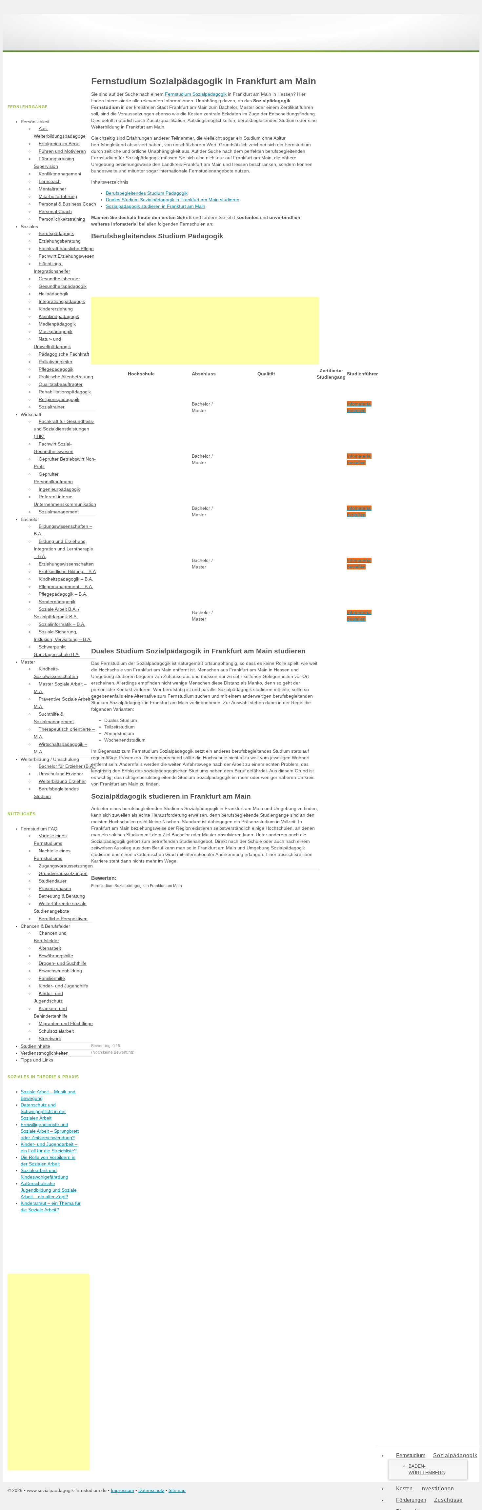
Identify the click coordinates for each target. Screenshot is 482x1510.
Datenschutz (151, 1490)
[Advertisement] (205, 331)
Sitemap (177, 1490)
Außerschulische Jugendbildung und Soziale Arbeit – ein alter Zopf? (49, 1190)
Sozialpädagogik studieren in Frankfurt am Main (155, 206)
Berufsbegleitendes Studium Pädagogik (147, 193)
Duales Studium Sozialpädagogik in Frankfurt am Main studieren (172, 199)
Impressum (122, 1490)
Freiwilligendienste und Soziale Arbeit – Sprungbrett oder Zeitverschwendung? (50, 1131)
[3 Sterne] (140, 964)
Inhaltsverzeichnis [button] (109, 182)
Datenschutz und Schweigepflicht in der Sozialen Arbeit (43, 1111)
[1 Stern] (140, 913)
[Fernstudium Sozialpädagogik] (57, 42)
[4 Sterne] (239, 964)
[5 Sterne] (140, 1016)
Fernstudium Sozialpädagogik (196, 94)
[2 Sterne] (239, 913)
